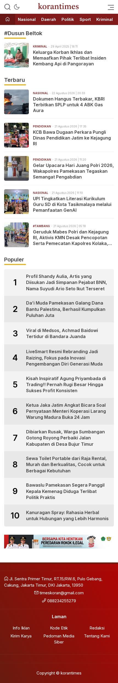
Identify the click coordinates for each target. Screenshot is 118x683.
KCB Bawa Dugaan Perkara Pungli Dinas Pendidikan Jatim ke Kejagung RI (72, 137)
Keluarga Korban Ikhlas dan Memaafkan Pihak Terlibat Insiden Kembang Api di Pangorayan (69, 57)
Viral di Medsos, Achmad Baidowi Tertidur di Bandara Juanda (62, 333)
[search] (7, 7)
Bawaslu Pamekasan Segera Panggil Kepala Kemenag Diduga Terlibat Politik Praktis (65, 491)
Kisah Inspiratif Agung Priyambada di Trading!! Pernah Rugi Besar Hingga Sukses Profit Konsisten (66, 385)
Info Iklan (21, 628)
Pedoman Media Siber (58, 639)
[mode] (16, 7)
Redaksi (97, 628)
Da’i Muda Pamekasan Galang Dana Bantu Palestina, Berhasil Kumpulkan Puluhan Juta (65, 309)
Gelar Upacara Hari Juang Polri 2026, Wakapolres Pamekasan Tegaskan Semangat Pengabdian (73, 171)
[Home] (7, 20)
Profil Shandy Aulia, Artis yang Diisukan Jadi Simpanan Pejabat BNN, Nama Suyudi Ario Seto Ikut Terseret (66, 282)
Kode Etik (59, 628)
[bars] (109, 7)
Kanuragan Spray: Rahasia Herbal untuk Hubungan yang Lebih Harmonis (67, 515)
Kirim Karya (21, 636)
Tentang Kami (97, 636)
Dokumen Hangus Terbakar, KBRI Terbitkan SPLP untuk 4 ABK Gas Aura (69, 104)
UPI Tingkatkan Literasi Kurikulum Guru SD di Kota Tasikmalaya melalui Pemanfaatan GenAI (72, 204)
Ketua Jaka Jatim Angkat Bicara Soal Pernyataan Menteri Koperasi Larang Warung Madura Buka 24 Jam (66, 411)
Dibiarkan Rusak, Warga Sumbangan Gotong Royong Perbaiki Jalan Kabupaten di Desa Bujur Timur (65, 438)
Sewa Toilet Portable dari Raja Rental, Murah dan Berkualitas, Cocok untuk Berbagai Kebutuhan (66, 464)
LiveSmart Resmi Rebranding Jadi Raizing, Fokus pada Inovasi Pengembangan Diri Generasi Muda (64, 358)
